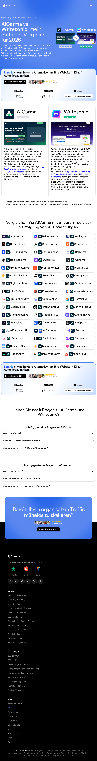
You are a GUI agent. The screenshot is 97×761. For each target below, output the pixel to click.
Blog (10, 742)
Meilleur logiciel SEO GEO (19, 664)
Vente (56, 753)
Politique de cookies (33, 755)
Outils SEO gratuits (16, 690)
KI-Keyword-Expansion (18, 599)
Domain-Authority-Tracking (19, 608)
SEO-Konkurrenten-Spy (18, 625)
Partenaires (13, 712)
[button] (91, 6)
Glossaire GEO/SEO (16, 677)
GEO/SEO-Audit (14, 604)
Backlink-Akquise (15, 634)
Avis (9, 729)
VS (13, 18)
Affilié (10, 707)
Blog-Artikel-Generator (18, 642)
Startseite (5, 18)
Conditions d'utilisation (34, 753)
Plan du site (13, 733)
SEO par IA (12, 660)
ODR (71, 755)
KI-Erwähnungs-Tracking (18, 638)
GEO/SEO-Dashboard (14, 171)
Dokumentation (14, 716)
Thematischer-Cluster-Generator (22, 621)
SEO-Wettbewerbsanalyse (63, 174)
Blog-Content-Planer (17, 595)
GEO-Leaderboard (15, 617)
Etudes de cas (14, 725)
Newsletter (12, 720)
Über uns (12, 737)
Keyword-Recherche (17, 612)
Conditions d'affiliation (77, 753)
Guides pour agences (17, 681)
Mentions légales (36, 750)
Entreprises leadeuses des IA (20, 673)
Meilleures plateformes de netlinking (23, 668)
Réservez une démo (16, 703)
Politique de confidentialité (58, 750)
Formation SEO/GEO (17, 686)
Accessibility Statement (56, 755)
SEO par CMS (14, 656)
